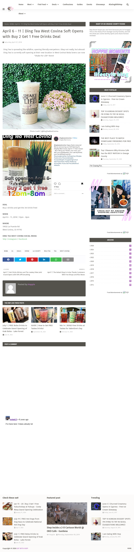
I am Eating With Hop (110, 126)
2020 (110, 261)
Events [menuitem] (89, 4)
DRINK (27, 251)
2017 (110, 273)
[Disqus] (44, 379)
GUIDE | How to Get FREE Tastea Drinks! (42, 327)
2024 (110, 250)
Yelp (4, 239)
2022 (110, 257)
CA (12, 251)
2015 (110, 281)
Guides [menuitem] (80, 4)
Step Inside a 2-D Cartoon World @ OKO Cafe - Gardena (65, 529)
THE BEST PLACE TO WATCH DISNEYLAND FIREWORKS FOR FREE (116, 139)
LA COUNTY (37, 251)
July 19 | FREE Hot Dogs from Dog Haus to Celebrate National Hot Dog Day (28, 522)
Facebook (23, 239)
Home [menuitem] (21, 4)
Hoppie (31, 284)
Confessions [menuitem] (68, 4)
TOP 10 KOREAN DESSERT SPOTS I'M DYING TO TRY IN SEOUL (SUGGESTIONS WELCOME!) (115, 114)
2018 (110, 269)
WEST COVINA (64, 251)
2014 (110, 285)
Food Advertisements (114, 173)
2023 (110, 253)
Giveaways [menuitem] (100, 4)
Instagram (12, 239)
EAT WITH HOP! (22, 548)
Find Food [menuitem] (42, 4)
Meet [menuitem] (29, 4)
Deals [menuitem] (54, 4)
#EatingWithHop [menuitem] (115, 4)
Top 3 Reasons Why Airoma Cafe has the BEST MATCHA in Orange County (115, 153)
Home (7, 24)
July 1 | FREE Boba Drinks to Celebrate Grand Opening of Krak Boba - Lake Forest (15, 328)
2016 (110, 277)
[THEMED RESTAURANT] (67, 513)
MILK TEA (47, 251)
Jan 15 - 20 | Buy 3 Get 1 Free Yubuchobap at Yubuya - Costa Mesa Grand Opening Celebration (28, 507)
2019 (110, 265)
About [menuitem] (21, 14)
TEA (55, 251)
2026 (110, 246)
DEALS (19, 251)
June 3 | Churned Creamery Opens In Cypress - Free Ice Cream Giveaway (116, 99)
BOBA (12, 24)
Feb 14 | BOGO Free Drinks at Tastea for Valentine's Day (72, 327)
